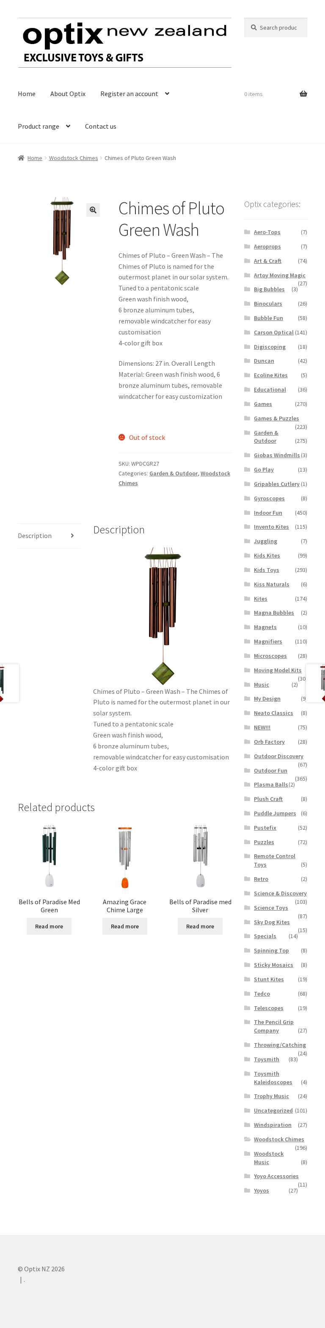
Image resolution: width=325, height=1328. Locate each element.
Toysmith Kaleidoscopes (273, 1078)
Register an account (129, 93)
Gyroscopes (269, 498)
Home (27, 93)
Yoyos (261, 1190)
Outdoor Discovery (278, 756)
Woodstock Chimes (73, 158)
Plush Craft (268, 799)
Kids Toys (266, 570)
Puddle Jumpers (275, 813)
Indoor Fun (268, 512)
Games (263, 404)
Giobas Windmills (277, 455)
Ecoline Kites (271, 375)
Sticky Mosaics (273, 965)
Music (261, 684)
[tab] (49, 536)
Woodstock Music (269, 1158)
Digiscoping (270, 347)
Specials (265, 936)
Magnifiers (268, 641)
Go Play (264, 469)
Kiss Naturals (271, 584)
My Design (267, 698)
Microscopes (270, 656)
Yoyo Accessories (276, 1176)
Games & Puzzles (276, 418)
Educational (270, 389)
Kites (260, 598)
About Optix (67, 93)
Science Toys (271, 907)
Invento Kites (271, 526)
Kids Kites (267, 555)
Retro (261, 879)
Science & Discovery (280, 893)
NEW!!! (262, 727)
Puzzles (264, 842)
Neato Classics (273, 713)
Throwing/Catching (280, 1045)
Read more (49, 926)
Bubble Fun (268, 318)
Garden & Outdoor (173, 473)
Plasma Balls (271, 784)
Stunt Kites (269, 979)
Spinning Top (271, 950)
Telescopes (269, 1008)
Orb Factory (269, 741)
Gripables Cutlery (277, 484)
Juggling (265, 541)
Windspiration (273, 1125)
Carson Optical (274, 332)
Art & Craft (267, 261)
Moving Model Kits (278, 670)
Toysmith (266, 1059)
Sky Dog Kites (272, 922)
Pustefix (265, 827)
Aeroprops (267, 246)
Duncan (264, 360)
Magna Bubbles (274, 612)
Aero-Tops (267, 232)
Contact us (100, 126)
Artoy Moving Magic (280, 275)
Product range (38, 126)
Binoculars (268, 303)
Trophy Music (271, 1096)
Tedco (262, 993)
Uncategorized (273, 1110)
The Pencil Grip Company (274, 1026)
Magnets (265, 627)
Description (35, 535)
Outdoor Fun (270, 770)
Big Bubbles (269, 289)
